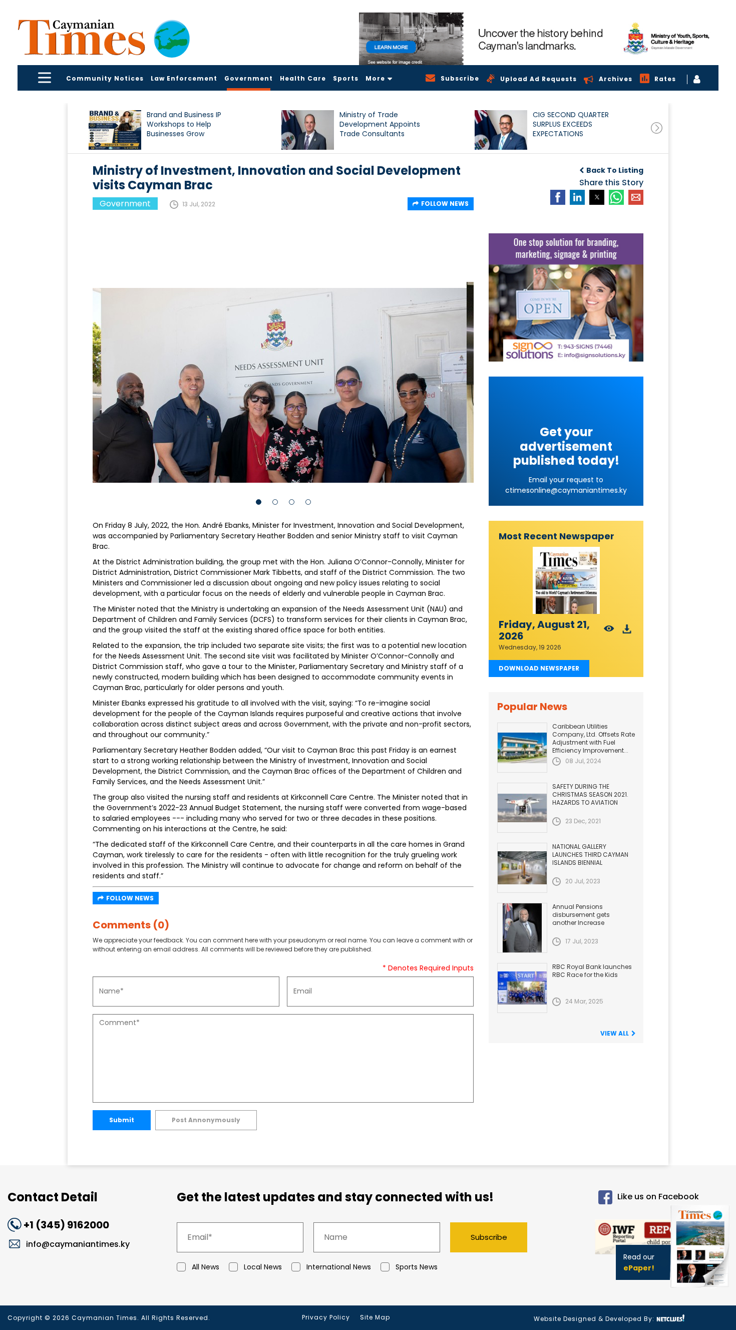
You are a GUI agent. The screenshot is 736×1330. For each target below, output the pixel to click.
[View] (609, 631)
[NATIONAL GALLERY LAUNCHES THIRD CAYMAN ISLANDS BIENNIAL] (522, 867)
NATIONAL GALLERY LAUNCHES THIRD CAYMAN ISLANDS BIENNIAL (590, 854)
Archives (615, 79)
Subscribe (489, 1237)
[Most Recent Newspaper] (566, 580)
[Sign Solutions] (566, 297)
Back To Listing (614, 170)
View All (614, 1033)
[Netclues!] (670, 1318)
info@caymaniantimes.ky (78, 1244)
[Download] (627, 631)
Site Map (375, 1317)
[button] (115, 130)
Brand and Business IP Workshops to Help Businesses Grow (184, 124)
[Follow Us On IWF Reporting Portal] (622, 1238)
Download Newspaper (539, 668)
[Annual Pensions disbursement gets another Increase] (522, 927)
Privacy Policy (326, 1317)
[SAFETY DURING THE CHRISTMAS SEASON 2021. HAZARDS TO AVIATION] (522, 807)
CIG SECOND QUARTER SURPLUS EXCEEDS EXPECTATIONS (571, 124)
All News (205, 1267)
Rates (665, 79)
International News (338, 1267)
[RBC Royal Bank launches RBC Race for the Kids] (522, 988)
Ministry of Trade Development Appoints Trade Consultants (379, 124)
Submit (121, 1120)
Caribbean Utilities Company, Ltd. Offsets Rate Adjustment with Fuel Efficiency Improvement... (593, 738)
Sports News (417, 1267)
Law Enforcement (184, 78)
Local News (263, 1267)
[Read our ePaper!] (701, 1289)
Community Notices (105, 78)
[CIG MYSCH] (538, 39)
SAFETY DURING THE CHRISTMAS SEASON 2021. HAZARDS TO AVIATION (590, 794)
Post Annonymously (206, 1120)
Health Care (303, 78)
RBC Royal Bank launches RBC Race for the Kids (592, 970)
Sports (345, 78)
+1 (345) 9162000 (66, 1225)
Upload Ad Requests (538, 79)
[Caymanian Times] (104, 37)
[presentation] (656, 128)
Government (248, 78)
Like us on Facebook (658, 1196)
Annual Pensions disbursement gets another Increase (581, 914)
